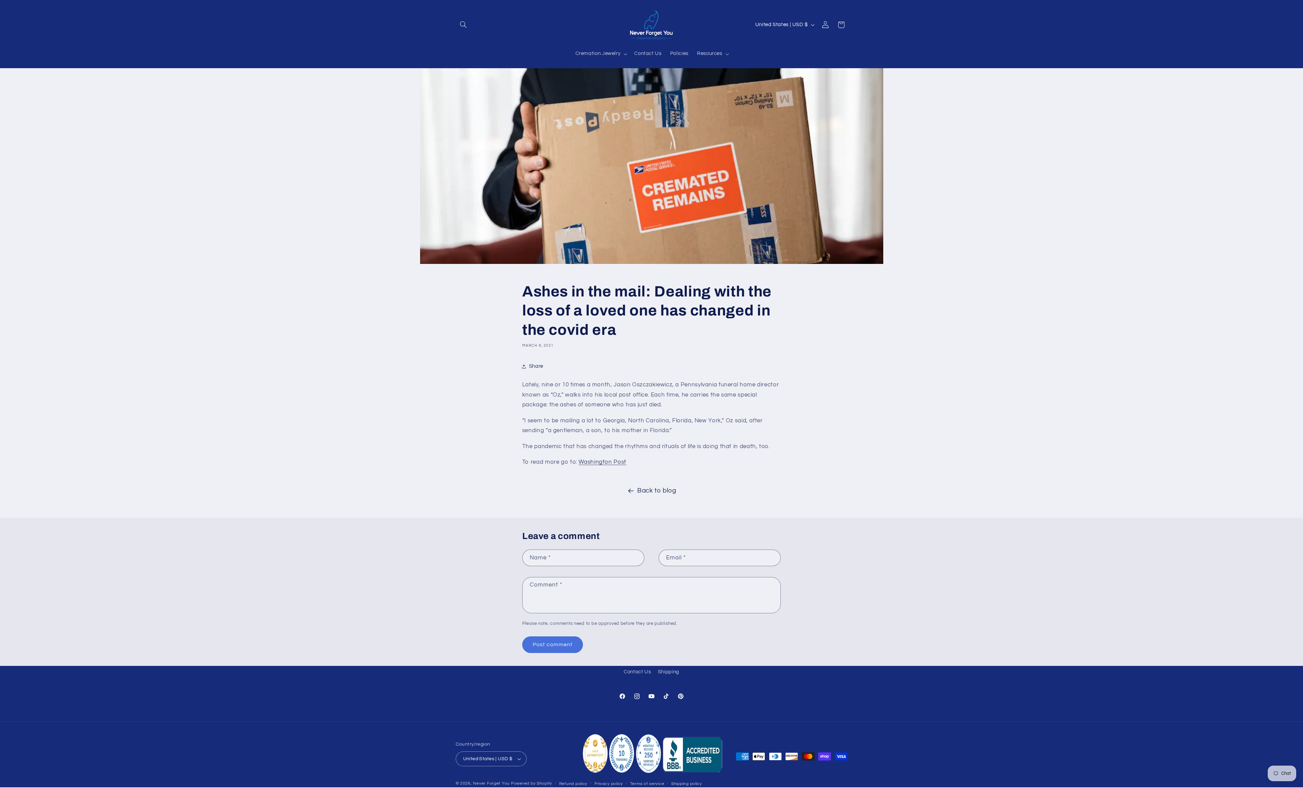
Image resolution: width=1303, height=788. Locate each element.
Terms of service (647, 784)
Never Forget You (491, 783)
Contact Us (637, 671)
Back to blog (656, 490)
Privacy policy (608, 784)
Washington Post (602, 462)
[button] (463, 25)
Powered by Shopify (531, 783)
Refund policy (573, 784)
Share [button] (536, 366)
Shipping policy (686, 784)
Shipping (668, 671)
